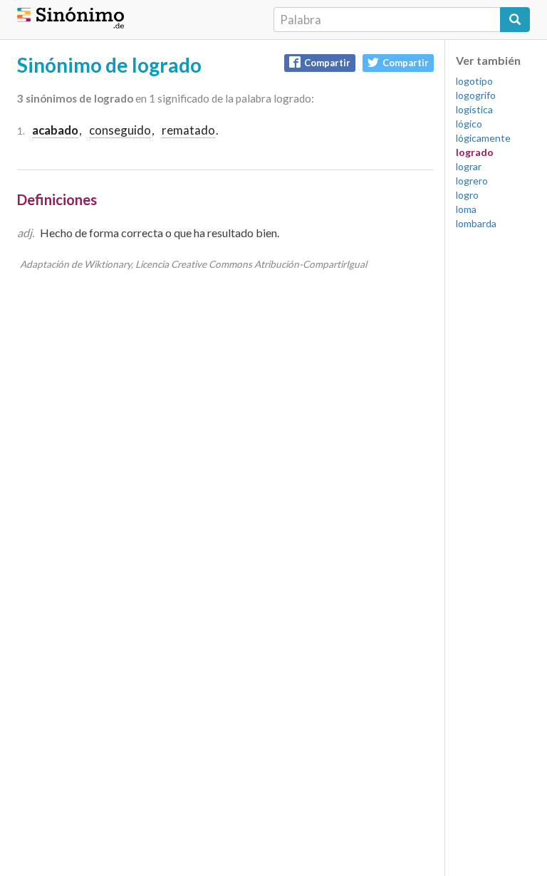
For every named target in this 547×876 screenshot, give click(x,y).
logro (467, 195)
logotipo (474, 81)
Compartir (327, 62)
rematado (188, 129)
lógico (469, 124)
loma (466, 209)
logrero (472, 180)
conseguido (120, 129)
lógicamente (483, 138)
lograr (468, 166)
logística (474, 109)
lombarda (476, 223)
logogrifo (476, 95)
